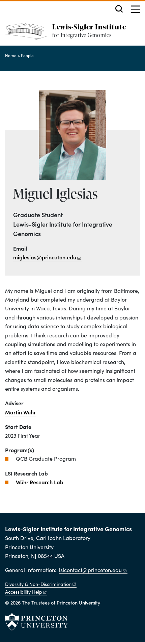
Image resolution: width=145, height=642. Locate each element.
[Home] (28, 34)
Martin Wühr (20, 412)
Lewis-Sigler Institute (89, 26)
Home (11, 55)
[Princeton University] (36, 621)
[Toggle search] (119, 9)
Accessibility (23, 591)
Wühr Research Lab (39, 482)
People (27, 55)
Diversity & (38, 584)
